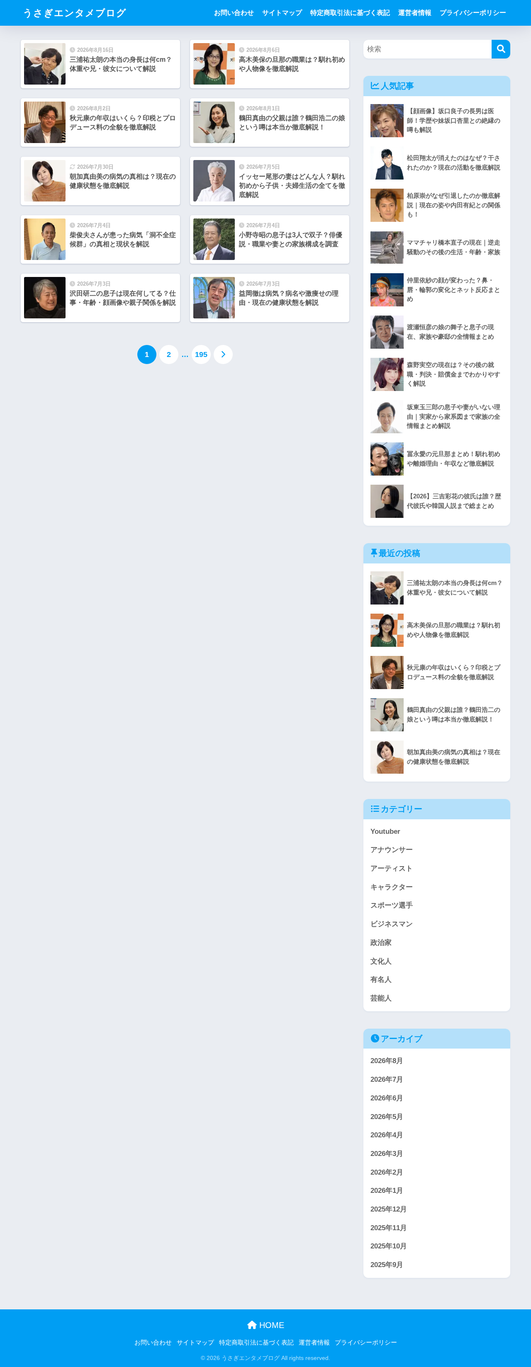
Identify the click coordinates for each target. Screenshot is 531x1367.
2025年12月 (388, 1209)
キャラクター (391, 887)
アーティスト (391, 868)
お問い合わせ (234, 12)
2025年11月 (388, 1228)
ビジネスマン (391, 924)
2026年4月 (386, 1135)
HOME (270, 1325)
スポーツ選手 (391, 905)
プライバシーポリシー (473, 12)
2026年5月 (386, 1117)
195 (201, 354)
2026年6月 (386, 1098)
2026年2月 (386, 1172)
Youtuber (385, 831)
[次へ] (223, 354)
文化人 (381, 961)
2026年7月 (386, 1079)
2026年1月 (386, 1191)
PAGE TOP (511, 1319)
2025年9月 (386, 1265)
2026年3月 (386, 1154)
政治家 (381, 943)
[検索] (501, 49)
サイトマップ (282, 12)
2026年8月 (386, 1061)
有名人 (381, 979)
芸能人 (381, 998)
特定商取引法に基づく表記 (350, 12)
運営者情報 (414, 12)
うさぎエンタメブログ (75, 12)
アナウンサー (391, 850)
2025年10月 (388, 1246)
